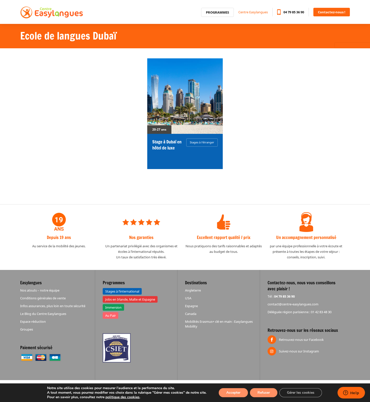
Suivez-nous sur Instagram (299, 351)
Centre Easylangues (253, 12)
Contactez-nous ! (331, 12)
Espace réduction (33, 321)
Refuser (263, 392)
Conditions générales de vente (43, 298)
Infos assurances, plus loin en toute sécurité (52, 306)
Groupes (26, 329)
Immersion (113, 307)
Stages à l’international (122, 291)
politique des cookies (122, 397)
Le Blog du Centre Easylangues (43, 313)
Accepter (233, 392)
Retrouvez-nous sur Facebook (301, 339)
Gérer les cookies (300, 392)
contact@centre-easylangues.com (293, 304)
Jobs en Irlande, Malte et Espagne (130, 299)
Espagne (191, 306)
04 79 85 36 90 (293, 12)
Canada (190, 313)
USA (188, 298)
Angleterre (193, 290)
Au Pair (110, 315)
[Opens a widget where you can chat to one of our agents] (351, 393)
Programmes (217, 12)
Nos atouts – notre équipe (39, 290)
